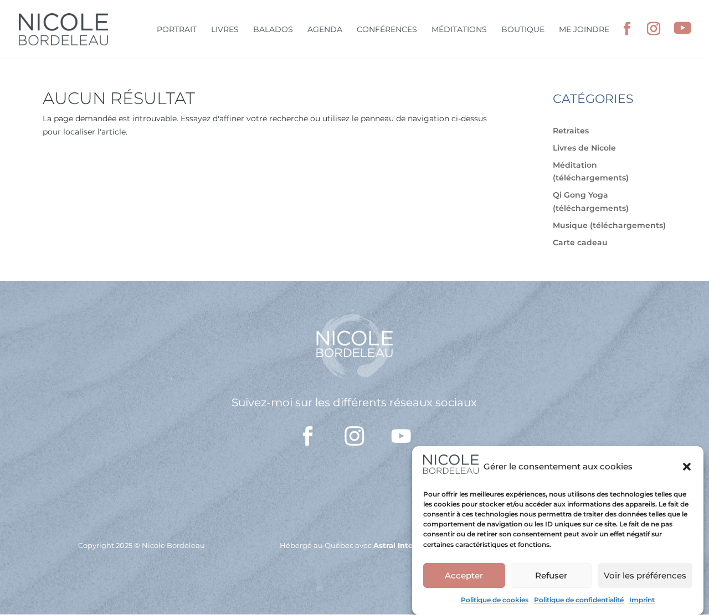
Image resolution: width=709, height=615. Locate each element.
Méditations (459, 29)
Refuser (551, 575)
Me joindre (584, 29)
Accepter (464, 575)
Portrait (177, 29)
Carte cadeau (580, 242)
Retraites (571, 131)
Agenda (324, 29)
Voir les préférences (645, 575)
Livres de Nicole (584, 148)
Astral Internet (401, 545)
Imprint (642, 600)
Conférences (387, 29)
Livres (225, 29)
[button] (686, 466)
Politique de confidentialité (579, 600)
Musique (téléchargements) (609, 225)
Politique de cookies (494, 600)
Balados (273, 29)
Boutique (522, 29)
